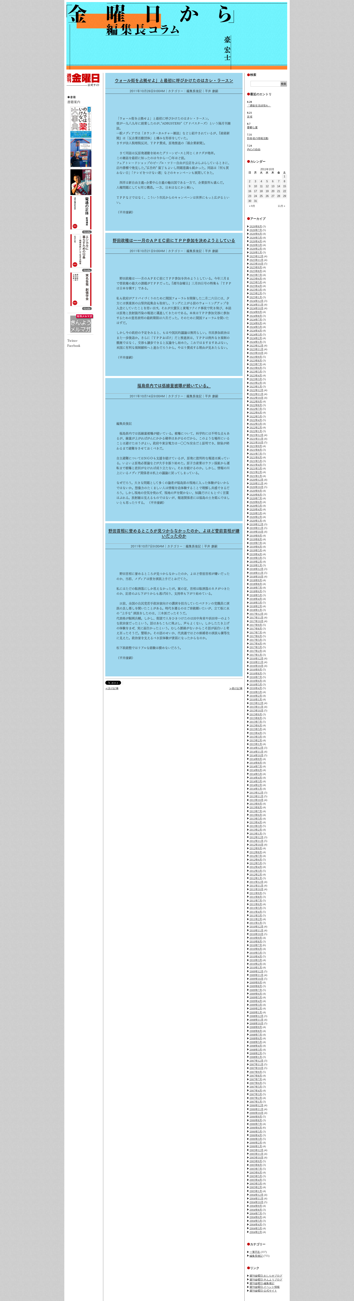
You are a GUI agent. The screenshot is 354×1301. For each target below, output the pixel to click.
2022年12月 (256, 390)
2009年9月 (256, 982)
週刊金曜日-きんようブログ (266, 1279)
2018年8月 (256, 583)
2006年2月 (256, 1142)
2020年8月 (256, 494)
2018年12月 (256, 569)
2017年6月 (256, 636)
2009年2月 (256, 1008)
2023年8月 (256, 360)
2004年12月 (256, 1194)
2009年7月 (256, 990)
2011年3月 (256, 915)
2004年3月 (256, 1228)
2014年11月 (256, 751)
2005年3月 (256, 1183)
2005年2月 (256, 1187)
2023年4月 (256, 375)
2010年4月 (256, 956)
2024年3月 (256, 334)
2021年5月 (256, 461)
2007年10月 (256, 1068)
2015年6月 (256, 725)
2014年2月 (256, 785)
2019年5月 (256, 550)
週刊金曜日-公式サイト (263, 1290)
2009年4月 (256, 1001)
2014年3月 (256, 781)
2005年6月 (256, 1172)
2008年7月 (256, 1034)
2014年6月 (256, 770)
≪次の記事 (112, 688)
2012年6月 (256, 859)
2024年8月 (256, 315)
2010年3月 (256, 960)
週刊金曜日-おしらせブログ (266, 1275)
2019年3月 (256, 557)
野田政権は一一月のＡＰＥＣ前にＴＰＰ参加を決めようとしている (174, 240)
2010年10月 (256, 934)
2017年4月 (256, 643)
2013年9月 (256, 803)
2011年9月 (256, 893)
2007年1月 (256, 1101)
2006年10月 (256, 1112)
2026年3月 (256, 245)
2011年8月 (256, 896)
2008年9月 (256, 1027)
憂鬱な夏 (252, 127)
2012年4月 (256, 866)
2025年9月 (256, 267)
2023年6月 (256, 367)
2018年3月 (256, 602)
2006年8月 (256, 1120)
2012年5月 (256, 863)
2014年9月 (256, 759)
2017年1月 (256, 654)
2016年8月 (256, 673)
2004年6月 (256, 1217)
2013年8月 (256, 807)
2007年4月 (256, 1090)
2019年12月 (256, 524)
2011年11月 (256, 885)
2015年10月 (256, 710)
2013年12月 (256, 792)
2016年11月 (256, 662)
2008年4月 (256, 1045)
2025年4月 (256, 286)
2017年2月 (256, 650)
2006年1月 (256, 1146)
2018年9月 (256, 580)
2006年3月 (256, 1138)
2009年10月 (256, 978)
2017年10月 (256, 621)
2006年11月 (256, 1109)
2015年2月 (256, 740)
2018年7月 (256, 587)
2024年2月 (256, 338)
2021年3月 (256, 468)
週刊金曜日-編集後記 (262, 1283)
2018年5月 (256, 595)
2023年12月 (256, 345)
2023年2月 (256, 382)
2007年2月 (256, 1097)
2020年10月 (256, 487)
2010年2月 (256, 963)
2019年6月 (256, 546)
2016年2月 (256, 695)
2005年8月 (256, 1164)
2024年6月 (256, 323)
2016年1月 (256, 699)
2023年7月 (256, 364)
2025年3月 (256, 289)
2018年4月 (256, 598)
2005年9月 (256, 1161)
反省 (249, 116)
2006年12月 (256, 1105)
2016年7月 (256, 677)
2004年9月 (256, 1205)
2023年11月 (256, 349)
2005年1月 (256, 1191)
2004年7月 (256, 1213)
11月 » (281, 206)
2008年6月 (256, 1038)
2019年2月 (256, 561)
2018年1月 (256, 609)
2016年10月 (256, 665)
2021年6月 (256, 457)
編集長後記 (256, 1255)
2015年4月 (256, 733)
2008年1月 (256, 1057)
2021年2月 (256, 472)
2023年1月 (256, 386)
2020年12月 (256, 479)
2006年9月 (256, 1116)
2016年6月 (256, 680)
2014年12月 (256, 747)
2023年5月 (256, 371)
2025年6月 (256, 278)
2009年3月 (256, 1004)
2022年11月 (256, 394)
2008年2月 (256, 1053)
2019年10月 (256, 531)
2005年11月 (256, 1153)
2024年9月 (256, 312)
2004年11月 (256, 1198)
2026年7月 (256, 230)
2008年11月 (256, 1019)
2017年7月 (256, 632)
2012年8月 (256, 852)
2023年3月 (256, 379)
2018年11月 (256, 572)
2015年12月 (256, 703)
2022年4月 (256, 420)
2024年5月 (256, 326)
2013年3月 (256, 826)
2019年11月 (256, 528)
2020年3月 (256, 513)
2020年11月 (256, 483)
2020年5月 (256, 505)
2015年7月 (256, 721)
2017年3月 (256, 647)
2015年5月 (256, 729)
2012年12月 (256, 837)
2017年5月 (256, 639)
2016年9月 (256, 669)
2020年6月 (256, 502)
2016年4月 (256, 688)
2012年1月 (256, 878)
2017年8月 (256, 628)
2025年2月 (256, 293)
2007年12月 (256, 1060)
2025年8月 (256, 271)
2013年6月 (256, 814)
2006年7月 (256, 1123)
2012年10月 (256, 844)
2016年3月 (256, 692)
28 (278, 196)
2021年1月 (256, 476)
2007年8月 (256, 1075)
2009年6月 (256, 993)
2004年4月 (256, 1224)
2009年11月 (256, 975)
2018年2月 (256, 606)
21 (278, 191)
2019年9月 (256, 535)
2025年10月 (256, 263)
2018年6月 (256, 591)
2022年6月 (256, 412)
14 (278, 186)
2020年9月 (256, 490)
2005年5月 (256, 1176)
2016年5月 (256, 684)
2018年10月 (256, 576)
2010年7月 (256, 945)
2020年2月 (256, 517)
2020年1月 (256, 520)
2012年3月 (256, 870)
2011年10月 (256, 889)
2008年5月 (256, 1042)
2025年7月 (256, 274)
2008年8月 (256, 1031)
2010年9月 (256, 937)
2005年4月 (256, 1179)
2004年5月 (256, 1220)
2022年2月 (256, 427)
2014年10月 (256, 755)
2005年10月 (256, 1157)
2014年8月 (256, 762)
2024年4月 (256, 330)
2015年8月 (256, 718)
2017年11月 (256, 617)
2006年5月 (256, 1131)
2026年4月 (256, 241)
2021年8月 (256, 449)
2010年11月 (256, 930)
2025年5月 (256, 282)
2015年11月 (256, 706)
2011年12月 (256, 881)
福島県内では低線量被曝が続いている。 (174, 386)
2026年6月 (256, 233)
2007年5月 (256, 1086)
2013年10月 (256, 800)
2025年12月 (256, 256)
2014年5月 (256, 774)
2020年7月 (256, 498)
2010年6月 (256, 948)
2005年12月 (256, 1150)
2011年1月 (256, 922)
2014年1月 (256, 788)
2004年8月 (256, 1209)
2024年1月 (256, 341)
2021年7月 (256, 453)
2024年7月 (256, 319)
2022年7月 (256, 408)
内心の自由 (253, 149)
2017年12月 (256, 613)
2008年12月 (256, 1016)
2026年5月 (256, 237)
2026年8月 (256, 226)
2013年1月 (256, 833)
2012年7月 (256, 855)
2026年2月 (256, 248)
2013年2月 (256, 829)
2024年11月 (256, 304)
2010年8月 (256, 941)
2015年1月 (256, 744)
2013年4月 (256, 822)
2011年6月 (256, 904)
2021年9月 (256, 446)
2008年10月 (256, 1023)
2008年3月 (256, 1049)
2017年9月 (256, 624)
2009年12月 (256, 971)
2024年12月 (256, 300)
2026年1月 (256, 252)
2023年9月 (256, 356)
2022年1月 (256, 431)
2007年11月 (256, 1064)
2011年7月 (256, 900)
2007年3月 (256, 1094)
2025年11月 (256, 260)
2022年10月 (256, 397)
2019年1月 (256, 565)
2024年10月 (256, 308)
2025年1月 (256, 297)
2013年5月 (256, 818)
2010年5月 (256, 952)
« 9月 (252, 206)
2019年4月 (256, 554)
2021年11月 (256, 438)
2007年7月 (256, 1079)
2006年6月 (256, 1127)
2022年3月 (256, 423)
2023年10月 (256, 352)
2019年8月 (256, 539)
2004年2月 (256, 1232)
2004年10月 (256, 1202)
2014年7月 (256, 766)
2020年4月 (256, 509)
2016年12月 (256, 658)
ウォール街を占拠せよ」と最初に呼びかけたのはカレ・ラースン (174, 80)
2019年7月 (256, 543)
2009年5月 (256, 997)
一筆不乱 (255, 1251)
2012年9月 (256, 848)
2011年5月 (256, 907)
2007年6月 (256, 1083)
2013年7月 (256, 811)
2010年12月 (256, 926)
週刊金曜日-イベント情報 (265, 1287)
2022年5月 (256, 416)
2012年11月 (256, 840)
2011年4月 (256, 911)
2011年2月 (256, 919)
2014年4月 (256, 777)
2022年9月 (256, 401)
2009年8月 (256, 986)
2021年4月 (256, 464)
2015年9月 (256, 714)
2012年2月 (256, 874)
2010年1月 (256, 967)
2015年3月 (256, 736)
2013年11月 (256, 796)
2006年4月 (256, 1135)
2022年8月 (256, 405)
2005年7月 (256, 1168)
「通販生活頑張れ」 (259, 105)
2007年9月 (256, 1071)
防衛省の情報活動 (257, 138)
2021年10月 (256, 442)
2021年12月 (256, 435)
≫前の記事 (236, 688)
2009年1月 (256, 1012)
